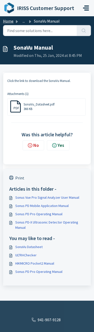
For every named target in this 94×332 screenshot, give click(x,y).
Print (19, 177)
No (36, 145)
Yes (61, 145)
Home (8, 21)
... (24, 21)
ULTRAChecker (26, 255)
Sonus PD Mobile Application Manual (42, 205)
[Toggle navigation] (86, 8)
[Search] (84, 30)
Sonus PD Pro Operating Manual (38, 214)
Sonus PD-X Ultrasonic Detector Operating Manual (46, 225)
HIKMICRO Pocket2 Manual (34, 263)
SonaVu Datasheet (29, 247)
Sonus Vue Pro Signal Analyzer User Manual (47, 197)
